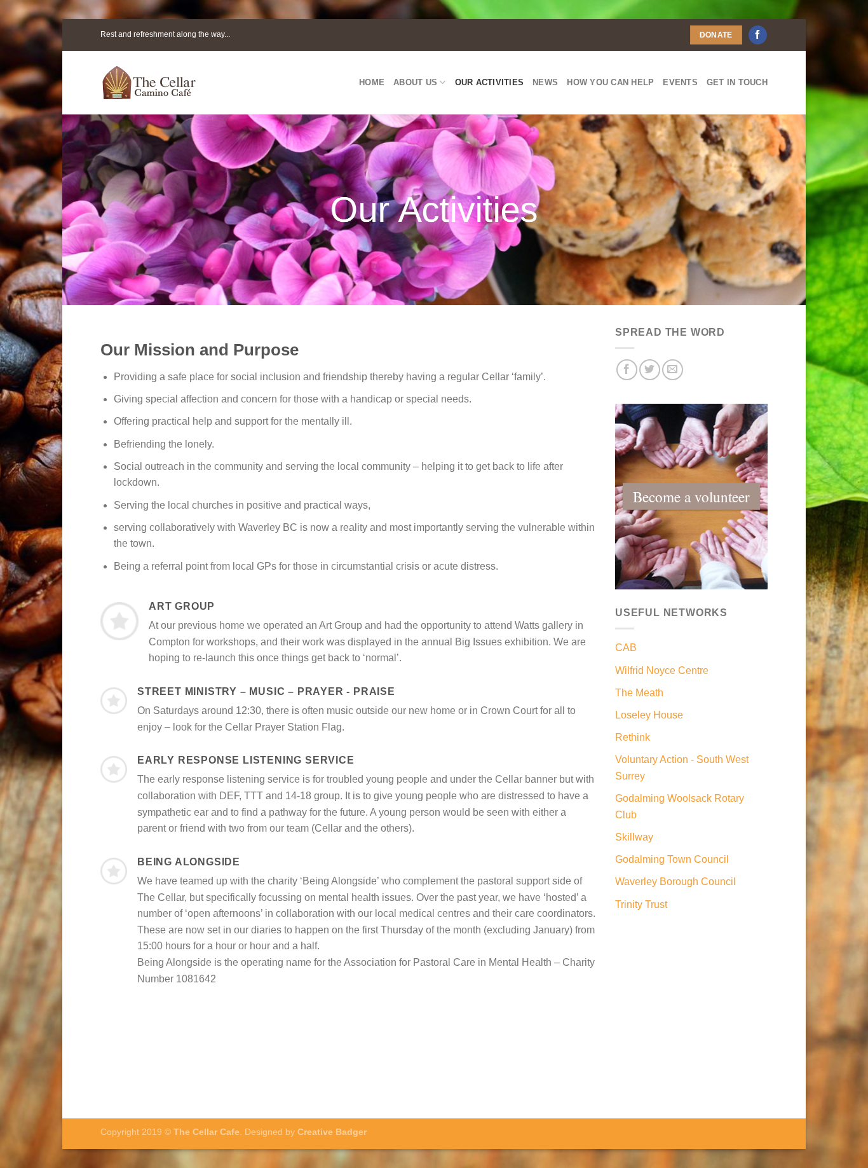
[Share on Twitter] (649, 369)
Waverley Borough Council (675, 881)
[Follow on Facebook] (758, 35)
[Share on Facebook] (626, 369)
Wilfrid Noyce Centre (662, 670)
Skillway (634, 837)
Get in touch (737, 82)
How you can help (610, 82)
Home (371, 82)
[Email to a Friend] (672, 369)
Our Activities (489, 82)
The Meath (639, 692)
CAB (626, 647)
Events (680, 82)
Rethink (632, 737)
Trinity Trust (641, 904)
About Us (415, 82)
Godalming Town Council (672, 859)
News (545, 82)
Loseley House (649, 715)
